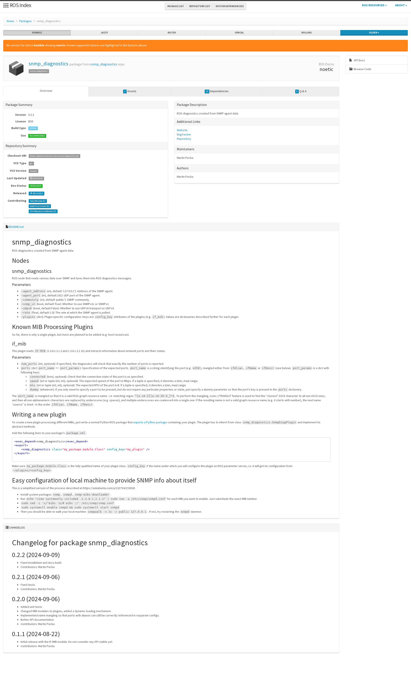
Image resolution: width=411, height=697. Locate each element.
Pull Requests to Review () (43, 211)
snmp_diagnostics (48, 63)
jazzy (104, 32)
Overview (46, 91)
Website (182, 130)
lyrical (239, 32)
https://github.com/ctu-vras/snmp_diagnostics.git (54, 156)
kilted (172, 32)
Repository (184, 139)
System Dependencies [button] (230, 6)
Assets (130, 91)
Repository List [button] (199, 6)
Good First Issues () (39, 206)
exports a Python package (150, 422)
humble (37, 32)
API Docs (359, 60)
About (400, 5)
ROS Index (20, 5)
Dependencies (217, 91)
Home (10, 21)
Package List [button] (175, 6)
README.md (16, 227)
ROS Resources (373, 5)
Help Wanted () (37, 201)
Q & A (301, 91)
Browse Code (362, 69)
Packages (25, 21)
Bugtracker (184, 134)
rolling (306, 32)
